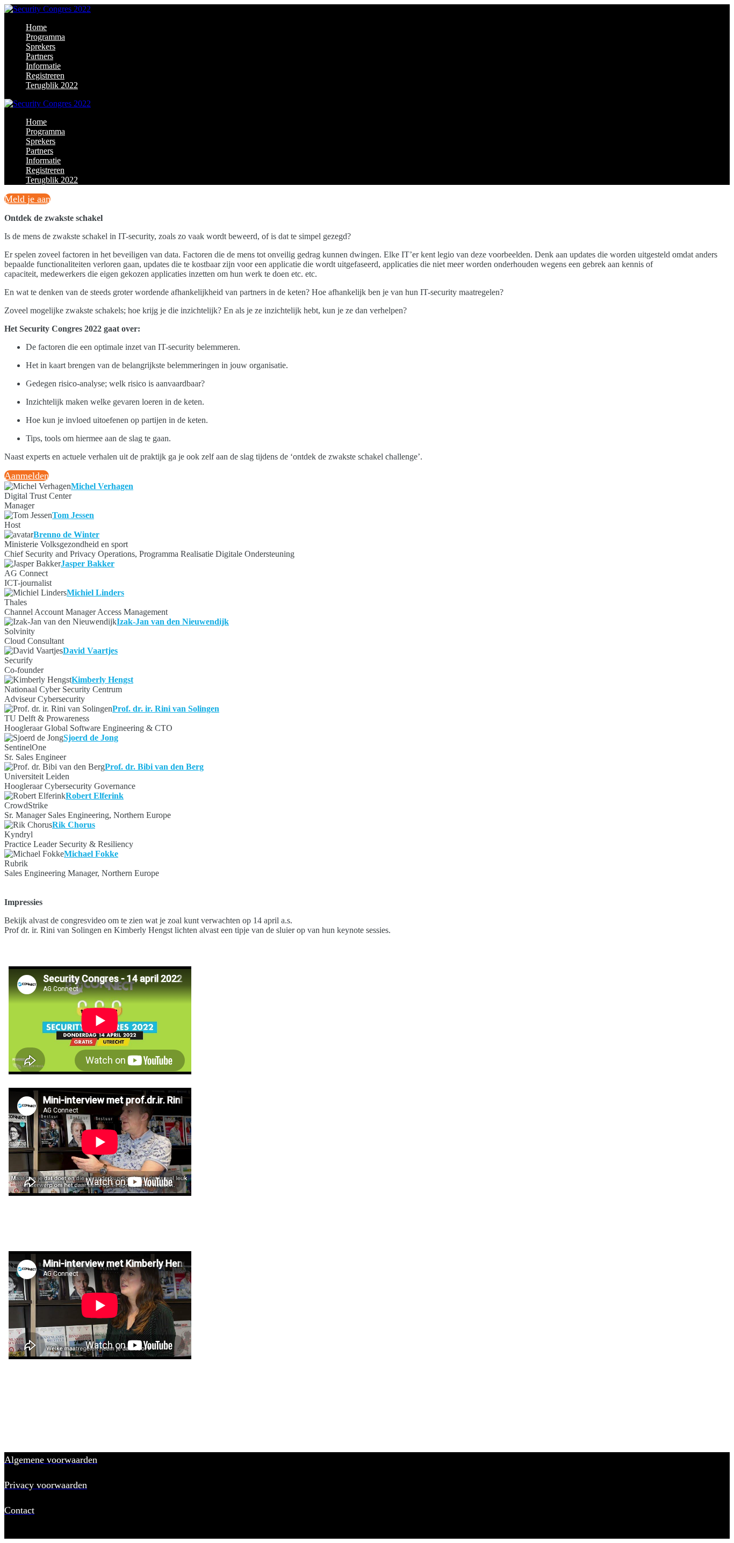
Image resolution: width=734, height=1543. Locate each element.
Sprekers (40, 46)
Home (36, 27)
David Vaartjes (90, 650)
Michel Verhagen (102, 486)
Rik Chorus (73, 824)
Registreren (45, 75)
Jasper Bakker (87, 563)
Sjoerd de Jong (90, 737)
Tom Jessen (73, 515)
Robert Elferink (95, 795)
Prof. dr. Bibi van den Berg (154, 766)
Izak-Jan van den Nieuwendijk (173, 621)
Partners (39, 56)
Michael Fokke (91, 853)
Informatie (43, 65)
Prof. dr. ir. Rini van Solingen (165, 708)
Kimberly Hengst (102, 679)
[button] (27, 198)
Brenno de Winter (66, 534)
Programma (45, 36)
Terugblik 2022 (52, 85)
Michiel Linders (95, 592)
